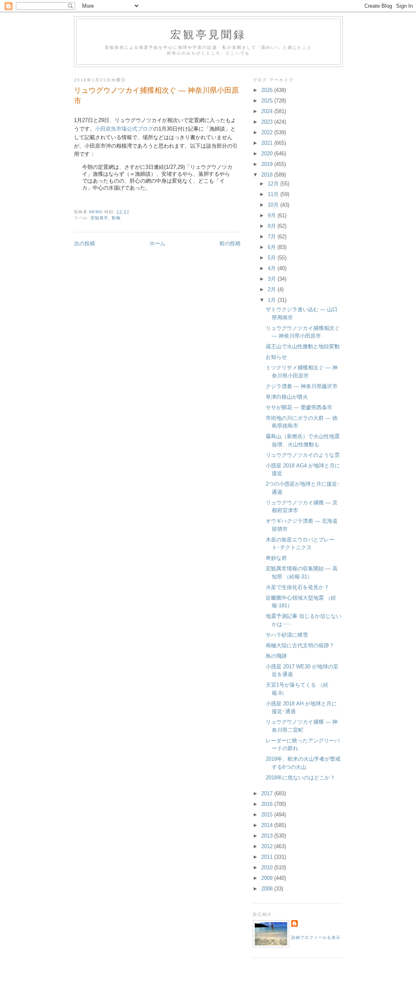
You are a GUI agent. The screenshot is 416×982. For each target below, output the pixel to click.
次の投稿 (84, 243)
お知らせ (276, 357)
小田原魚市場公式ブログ (124, 129)
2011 (267, 857)
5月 (272, 258)
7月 (272, 236)
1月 (272, 300)
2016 (267, 804)
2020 (267, 154)
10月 (274, 205)
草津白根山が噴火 (287, 397)
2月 (272, 289)
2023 (267, 122)
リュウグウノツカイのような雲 (303, 455)
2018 (267, 175)
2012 (267, 846)
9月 (272, 215)
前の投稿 (229, 243)
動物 (116, 218)
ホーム (157, 243)
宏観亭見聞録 (208, 34)
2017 (267, 793)
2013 (267, 836)
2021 (267, 143)
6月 (272, 247)
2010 (267, 867)
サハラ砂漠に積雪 (287, 635)
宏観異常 (99, 218)
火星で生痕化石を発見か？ (297, 587)
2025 (267, 101)
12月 (274, 184)
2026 (267, 90)
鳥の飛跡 (276, 656)
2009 (267, 878)
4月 (272, 268)
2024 (267, 111)
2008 (267, 889)
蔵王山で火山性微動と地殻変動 (303, 346)
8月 (272, 226)
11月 (274, 194)
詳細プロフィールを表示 (315, 937)
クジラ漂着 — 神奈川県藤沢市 (302, 386)
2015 (267, 815)
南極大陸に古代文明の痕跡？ (300, 645)
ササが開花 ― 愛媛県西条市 (299, 407)
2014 (267, 825)
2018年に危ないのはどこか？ (300, 778)
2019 (267, 164)
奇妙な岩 (276, 558)
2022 (267, 132)
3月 (272, 279)
